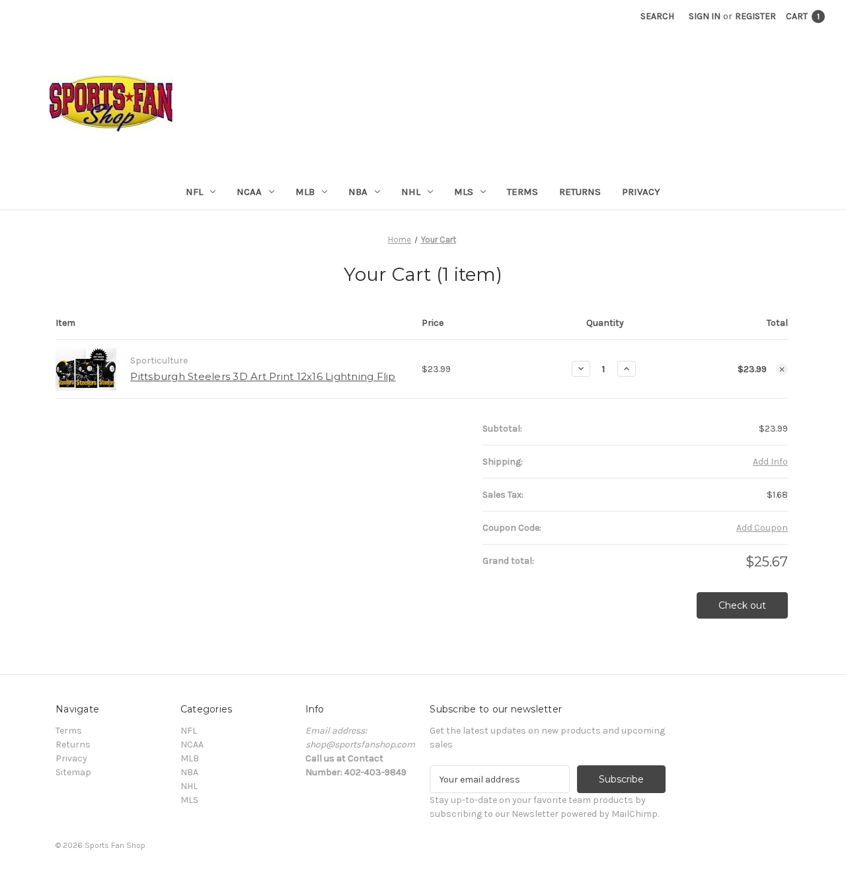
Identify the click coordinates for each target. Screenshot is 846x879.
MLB (305, 192)
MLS (463, 192)
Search (657, 16)
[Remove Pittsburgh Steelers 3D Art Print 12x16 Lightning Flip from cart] (782, 369)
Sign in (704, 16)
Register (755, 16)
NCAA (249, 192)
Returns (580, 192)
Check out (742, 605)
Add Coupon (762, 527)
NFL (194, 192)
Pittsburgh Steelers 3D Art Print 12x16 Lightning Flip (262, 376)
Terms (522, 192)
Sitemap (73, 772)
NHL (410, 192)
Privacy (641, 192)
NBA (357, 192)
